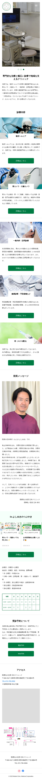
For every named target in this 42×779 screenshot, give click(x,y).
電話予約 (21, 645)
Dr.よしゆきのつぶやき (10, 532)
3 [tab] (23, 69)
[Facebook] (23, 771)
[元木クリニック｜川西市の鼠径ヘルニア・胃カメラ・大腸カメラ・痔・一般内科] (6, 6)
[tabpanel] (21, 34)
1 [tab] (18, 69)
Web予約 (21, 654)
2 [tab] (21, 69)
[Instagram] (19, 771)
